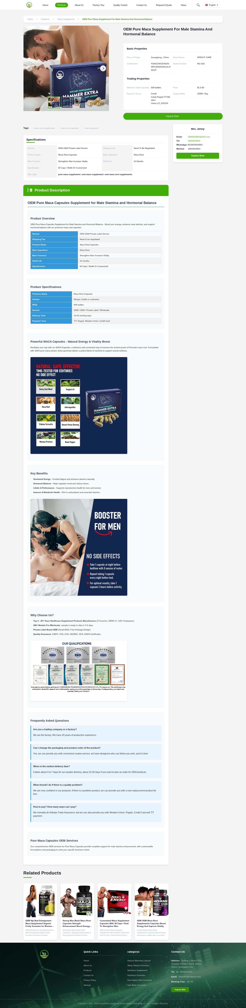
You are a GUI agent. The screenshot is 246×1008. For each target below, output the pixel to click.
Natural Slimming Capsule (139, 960)
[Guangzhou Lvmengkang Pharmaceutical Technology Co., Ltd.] (29, 5)
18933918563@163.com (199, 137)
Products (61, 5)
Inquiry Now (197, 155)
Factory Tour (98, 5)
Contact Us (141, 5)
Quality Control (120, 5)
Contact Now (40, 935)
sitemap (87, 985)
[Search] (198, 5)
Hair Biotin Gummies (136, 985)
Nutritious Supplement (137, 970)
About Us (79, 5)
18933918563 (194, 141)
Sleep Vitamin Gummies (138, 965)
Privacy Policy (90, 980)
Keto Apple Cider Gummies (139, 980)
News (183, 5)
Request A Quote (164, 5)
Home (45, 5)
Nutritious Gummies (136, 975)
